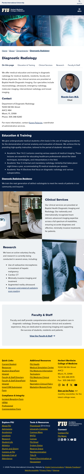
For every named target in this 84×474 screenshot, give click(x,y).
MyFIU (33, 435)
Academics (7, 432)
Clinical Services (44, 66)
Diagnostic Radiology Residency (17, 178)
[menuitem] (26, 65)
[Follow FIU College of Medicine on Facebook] (67, 385)
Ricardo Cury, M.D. (70, 96)
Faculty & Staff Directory (13, 377)
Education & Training (25, 66)
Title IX (33, 455)
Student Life (7, 442)
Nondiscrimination (38, 451)
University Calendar (39, 428)
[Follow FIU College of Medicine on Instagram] (59, 385)
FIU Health (34, 364)
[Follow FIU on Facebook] (65, 440)
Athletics (6, 445)
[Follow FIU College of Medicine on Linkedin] (64, 385)
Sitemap (56, 470)
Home (4, 50)
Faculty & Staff (73, 66)
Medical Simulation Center (42, 367)
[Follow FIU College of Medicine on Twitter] (71, 385)
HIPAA (5, 402)
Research (59, 66)
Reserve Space (36, 448)
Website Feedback (72, 467)
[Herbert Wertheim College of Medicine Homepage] (13, 10)
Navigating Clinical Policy (41, 383)
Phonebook (35, 425)
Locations (6, 435)
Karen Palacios (35, 122)
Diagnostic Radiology (39, 50)
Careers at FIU (8, 451)
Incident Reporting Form (12, 399)
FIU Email (34, 442)
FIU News (62, 435)
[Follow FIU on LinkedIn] (62, 440)
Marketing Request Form (41, 387)
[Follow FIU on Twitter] (68, 440)
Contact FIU (63, 432)
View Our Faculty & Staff (41, 335)
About (12, 50)
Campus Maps (36, 432)
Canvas (33, 438)
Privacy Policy (45, 470)
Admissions (7, 428)
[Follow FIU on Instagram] (59, 440)
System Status (36, 445)
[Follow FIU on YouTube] (72, 440)
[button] (79, 10)
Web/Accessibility (32, 470)
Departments (22, 50)
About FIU (6, 425)
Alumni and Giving (10, 448)
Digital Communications (54, 467)
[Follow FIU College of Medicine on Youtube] (76, 385)
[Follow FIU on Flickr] (75, 440)
